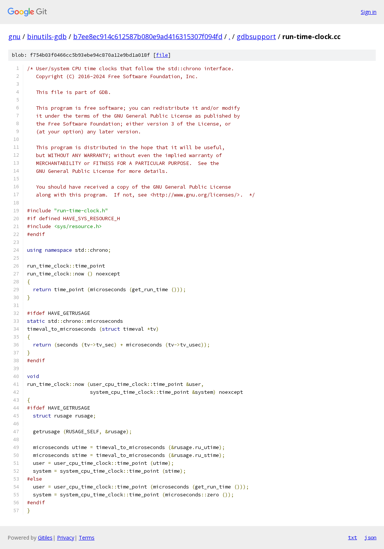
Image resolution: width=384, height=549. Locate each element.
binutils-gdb (47, 36)
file (162, 55)
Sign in (368, 11)
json (370, 537)
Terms (86, 537)
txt (352, 537)
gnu (14, 36)
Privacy (65, 537)
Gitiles (45, 537)
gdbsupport (256, 36)
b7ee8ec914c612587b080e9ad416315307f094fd (147, 36)
